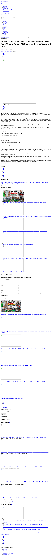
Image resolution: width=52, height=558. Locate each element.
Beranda (5, 549)
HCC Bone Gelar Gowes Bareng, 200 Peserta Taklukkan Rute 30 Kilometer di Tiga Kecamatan (23, 531)
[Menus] (1, 2)
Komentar (3, 283)
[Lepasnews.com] (5, 13)
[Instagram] (3, 171)
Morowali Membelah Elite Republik (12, 183)
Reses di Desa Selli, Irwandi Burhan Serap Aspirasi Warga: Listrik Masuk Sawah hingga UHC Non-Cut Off (26, 258)
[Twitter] (3, 170)
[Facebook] (3, 168)
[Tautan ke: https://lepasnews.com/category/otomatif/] (11, 419)
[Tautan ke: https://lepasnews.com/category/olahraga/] (11, 504)
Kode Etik (5, 551)
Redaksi (5, 550)
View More (3, 414)
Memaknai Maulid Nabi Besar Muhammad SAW (13, 271)
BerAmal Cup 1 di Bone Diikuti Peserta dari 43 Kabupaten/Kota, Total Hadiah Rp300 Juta (22, 524)
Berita (2, 51)
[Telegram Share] (3, 56)
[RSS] (3, 176)
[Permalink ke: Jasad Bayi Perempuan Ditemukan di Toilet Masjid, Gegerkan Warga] (13, 243)
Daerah (5, 51)
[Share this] (3, 53)
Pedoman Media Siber (8, 553)
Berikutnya (5, 407)
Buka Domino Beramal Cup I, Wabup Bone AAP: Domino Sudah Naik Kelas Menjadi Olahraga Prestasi (25, 527)
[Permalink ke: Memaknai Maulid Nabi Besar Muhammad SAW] (13, 270)
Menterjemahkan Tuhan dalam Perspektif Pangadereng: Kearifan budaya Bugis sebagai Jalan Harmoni (25, 231)
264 (4, 406)
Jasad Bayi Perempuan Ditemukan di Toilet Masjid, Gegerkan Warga (18, 244)
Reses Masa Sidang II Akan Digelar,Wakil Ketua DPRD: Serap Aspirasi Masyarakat (19, 497)
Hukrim (9, 51)
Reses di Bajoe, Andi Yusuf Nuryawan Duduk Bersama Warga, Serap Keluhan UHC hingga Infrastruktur (23, 466)
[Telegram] (3, 175)
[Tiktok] (3, 174)
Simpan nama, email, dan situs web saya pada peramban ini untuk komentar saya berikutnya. (22, 293)
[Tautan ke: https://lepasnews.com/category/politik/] (9, 422)
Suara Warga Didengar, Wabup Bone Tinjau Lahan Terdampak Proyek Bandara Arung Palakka (24, 182)
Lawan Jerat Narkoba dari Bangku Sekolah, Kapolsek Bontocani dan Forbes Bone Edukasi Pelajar (24, 202)
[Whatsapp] (3, 57)
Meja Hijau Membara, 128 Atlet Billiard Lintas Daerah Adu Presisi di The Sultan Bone (21, 529)
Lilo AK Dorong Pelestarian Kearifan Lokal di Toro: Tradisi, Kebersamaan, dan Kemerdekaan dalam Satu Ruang (25, 452)
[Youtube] (3, 172)
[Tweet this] (4, 55)
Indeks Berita (6, 554)
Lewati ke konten (4, 1)
